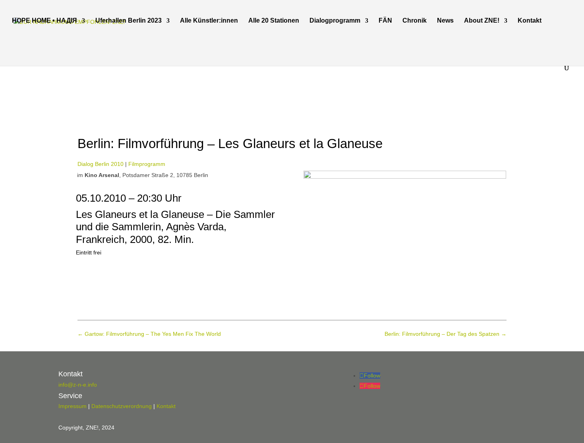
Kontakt (529, 21)
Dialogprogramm (334, 21)
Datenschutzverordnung (121, 406)
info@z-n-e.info (77, 384)
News (445, 21)
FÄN (385, 21)
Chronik (414, 21)
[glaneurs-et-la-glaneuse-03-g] (405, 176)
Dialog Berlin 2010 (100, 164)
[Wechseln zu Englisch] (15, 53)
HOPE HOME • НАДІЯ (44, 21)
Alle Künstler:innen (209, 21)
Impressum (72, 406)
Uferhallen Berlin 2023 (128, 21)
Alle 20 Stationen (273, 21)
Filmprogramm (146, 164)
